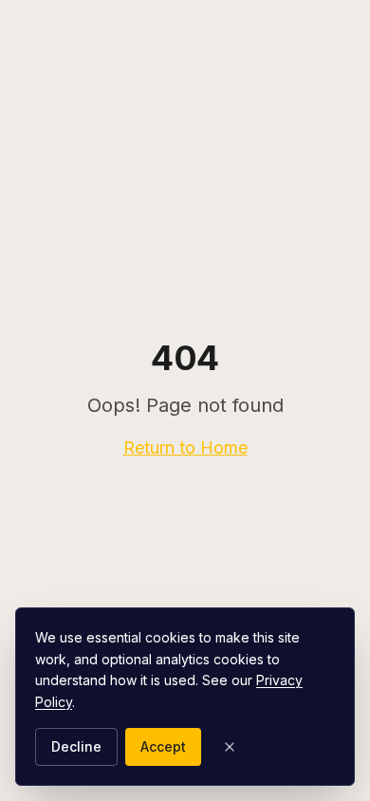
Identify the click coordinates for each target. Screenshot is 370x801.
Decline (76, 746)
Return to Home (185, 447)
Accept (163, 746)
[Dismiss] (230, 747)
